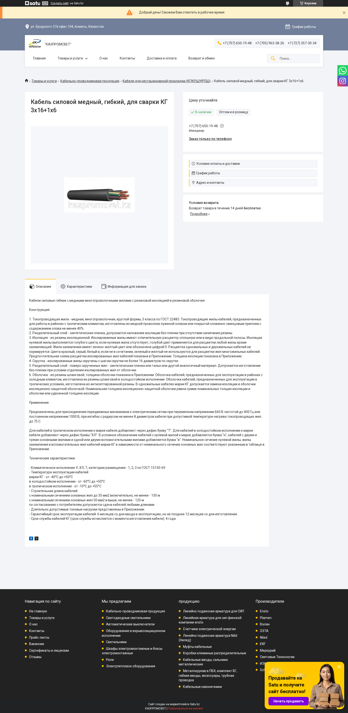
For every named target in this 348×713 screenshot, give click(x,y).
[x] (36, 539)
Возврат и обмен (201, 58)
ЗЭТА (264, 631)
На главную (38, 611)
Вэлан (265, 624)
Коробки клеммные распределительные (214, 653)
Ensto (264, 611)
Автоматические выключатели (130, 624)
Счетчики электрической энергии (209, 629)
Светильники (116, 642)
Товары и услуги (70, 58)
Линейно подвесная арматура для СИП (213, 611)
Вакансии (36, 644)
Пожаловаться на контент (185, 708)
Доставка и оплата (162, 58)
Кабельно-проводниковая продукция (89, 81)
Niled (263, 637)
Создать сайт (60, 3)
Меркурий (268, 650)
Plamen (266, 618)
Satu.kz (195, 704)
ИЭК (263, 663)
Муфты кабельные (197, 647)
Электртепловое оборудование (130, 666)
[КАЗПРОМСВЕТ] (34, 44)
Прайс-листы (39, 637)
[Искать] (273, 58)
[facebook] (31, 539)
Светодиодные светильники (128, 618)
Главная (39, 58)
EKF (262, 644)
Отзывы (35, 657)
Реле (110, 660)
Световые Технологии (277, 657)
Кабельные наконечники (202, 687)
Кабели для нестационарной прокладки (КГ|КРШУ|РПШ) (166, 81)
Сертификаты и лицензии (49, 650)
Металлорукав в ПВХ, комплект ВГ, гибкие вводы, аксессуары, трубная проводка (208, 675)
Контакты (127, 58)
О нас (103, 58)
